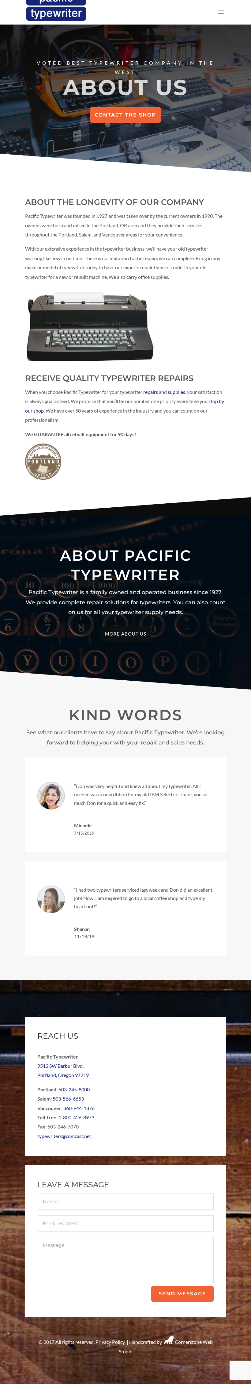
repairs (150, 392)
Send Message (182, 1294)
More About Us (125, 633)
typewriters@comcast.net (64, 1136)
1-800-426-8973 (76, 1117)
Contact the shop (125, 115)
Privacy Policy (110, 1342)
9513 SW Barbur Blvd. (60, 1066)
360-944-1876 (79, 1108)
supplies (176, 392)
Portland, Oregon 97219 (63, 1075)
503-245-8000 (74, 1089)
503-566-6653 (68, 1098)
